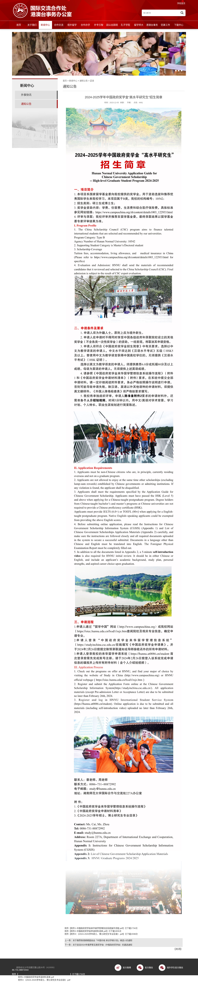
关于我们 (32, 25)
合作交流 (58, 25)
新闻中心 (45, 25)
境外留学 (72, 25)
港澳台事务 (152, 25)
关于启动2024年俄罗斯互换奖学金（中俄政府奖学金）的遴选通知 (102, 945)
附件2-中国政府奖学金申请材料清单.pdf (89, 931)
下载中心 (178, 25)
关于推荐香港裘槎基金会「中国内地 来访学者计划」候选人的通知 (102, 940)
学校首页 (181, 3)
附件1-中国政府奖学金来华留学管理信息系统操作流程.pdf (97, 928)
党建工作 (165, 25)
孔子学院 (125, 25)
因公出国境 (112, 25)
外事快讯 (26, 94)
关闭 (178, 949)
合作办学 (85, 25)
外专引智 (98, 25)
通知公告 (84, 81)
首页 (18, 25)
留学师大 (138, 25)
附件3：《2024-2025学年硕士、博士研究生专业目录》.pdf (97, 934)
